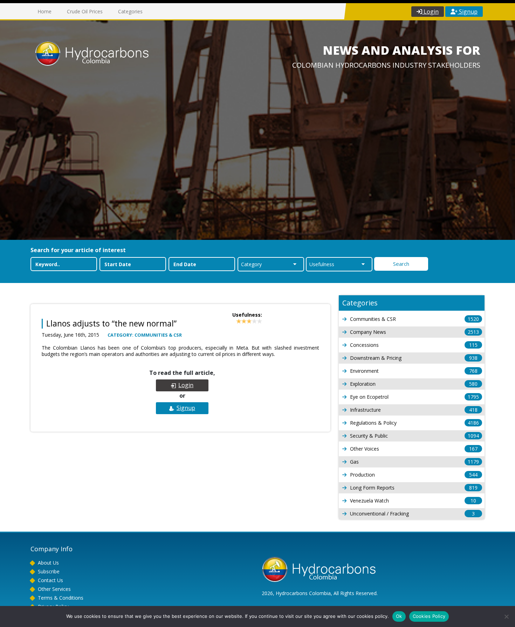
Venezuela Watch (413, 500)
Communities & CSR (414, 319)
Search (401, 263)
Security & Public (414, 435)
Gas (414, 461)
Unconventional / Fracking (412, 513)
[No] (506, 616)
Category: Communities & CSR (145, 335)
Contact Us (50, 580)
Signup (468, 11)
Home (44, 11)
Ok (399, 616)
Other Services (54, 589)
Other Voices (414, 448)
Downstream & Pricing (414, 358)
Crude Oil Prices (85, 11)
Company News (414, 332)
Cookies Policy (429, 616)
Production (414, 474)
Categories (130, 11)
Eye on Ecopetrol (414, 396)
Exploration (414, 383)
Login (430, 11)
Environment (414, 371)
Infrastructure (414, 409)
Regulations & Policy (414, 422)
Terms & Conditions (60, 597)
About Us (48, 562)
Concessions (414, 345)
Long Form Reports (414, 487)
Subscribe (49, 571)
